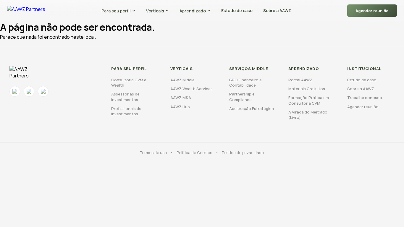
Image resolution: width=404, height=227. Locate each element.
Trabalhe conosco (364, 97)
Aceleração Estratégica (251, 108)
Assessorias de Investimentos (125, 96)
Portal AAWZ (300, 79)
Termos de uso (153, 152)
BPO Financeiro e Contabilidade (245, 82)
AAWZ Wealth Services (191, 88)
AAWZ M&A (180, 97)
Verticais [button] (155, 11)
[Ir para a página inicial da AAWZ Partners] (26, 10)
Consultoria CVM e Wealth (128, 82)
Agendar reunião (372, 10)
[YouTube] (29, 91)
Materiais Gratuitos (306, 88)
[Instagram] (14, 91)
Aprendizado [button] (193, 11)
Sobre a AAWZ (277, 10)
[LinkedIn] (43, 91)
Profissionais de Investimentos (126, 111)
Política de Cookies (194, 152)
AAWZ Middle (182, 79)
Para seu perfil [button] (116, 11)
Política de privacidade (243, 152)
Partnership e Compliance (242, 96)
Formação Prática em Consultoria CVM (308, 100)
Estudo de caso (237, 10)
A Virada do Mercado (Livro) (307, 114)
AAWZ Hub (180, 106)
